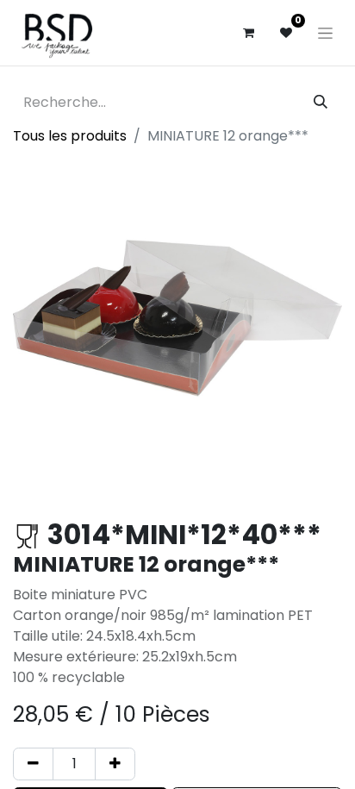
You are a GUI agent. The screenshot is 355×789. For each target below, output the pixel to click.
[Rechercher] (320, 102)
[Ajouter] (115, 764)
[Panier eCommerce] (248, 32)
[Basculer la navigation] (325, 33)
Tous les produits (70, 136)
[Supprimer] (33, 764)
